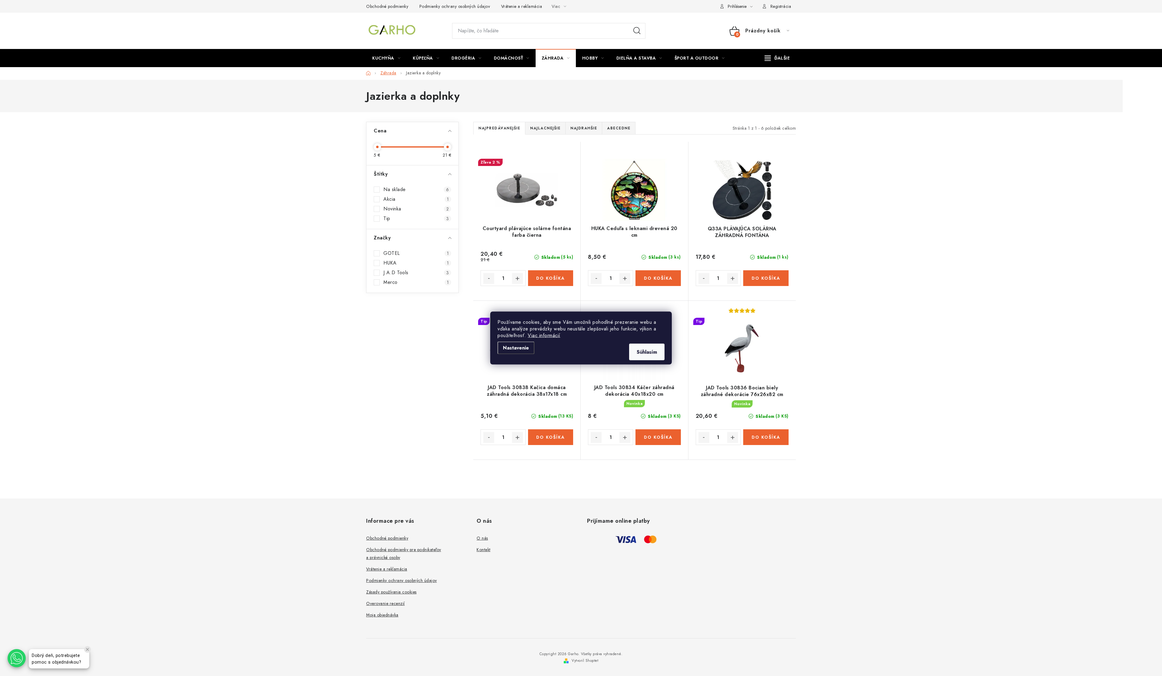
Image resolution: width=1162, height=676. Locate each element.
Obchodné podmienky (387, 6)
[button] (17, 658)
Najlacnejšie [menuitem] (545, 128)
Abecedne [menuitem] (618, 128)
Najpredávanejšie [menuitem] (499, 128)
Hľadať (637, 31)
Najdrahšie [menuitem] (583, 128)
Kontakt (484, 550)
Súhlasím (647, 352)
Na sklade (416, 190)
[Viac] (777, 58)
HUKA (416, 263)
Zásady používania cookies (391, 592)
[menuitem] (386, 58)
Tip (416, 219)
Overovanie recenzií (385, 603)
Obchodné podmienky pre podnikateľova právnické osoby (403, 554)
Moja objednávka (382, 615)
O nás (482, 538)
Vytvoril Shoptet (585, 660)
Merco (416, 282)
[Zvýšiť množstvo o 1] (517, 278)
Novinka (416, 209)
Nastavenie (516, 347)
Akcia (416, 199)
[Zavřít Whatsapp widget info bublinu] (87, 649)
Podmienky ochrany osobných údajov (454, 6)
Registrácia (780, 6)
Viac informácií (544, 335)
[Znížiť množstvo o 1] (488, 278)
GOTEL (416, 253)
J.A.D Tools (416, 273)
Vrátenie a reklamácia (521, 6)
